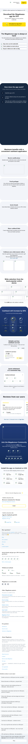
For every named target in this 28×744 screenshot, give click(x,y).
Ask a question (11, 532)
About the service (5, 654)
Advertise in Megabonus (6, 631)
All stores (4, 541)
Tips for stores (5, 628)
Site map (3, 661)
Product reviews (5, 604)
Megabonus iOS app (6, 518)
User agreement (5, 666)
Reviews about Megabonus (7, 658)
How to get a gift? (14, 258)
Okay (14, 740)
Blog (3, 544)
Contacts (3, 656)
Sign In (24, 2)
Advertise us (4, 626)
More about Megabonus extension (8, 501)
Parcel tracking (5, 599)
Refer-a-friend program (6, 561)
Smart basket (4, 609)
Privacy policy (5, 669)
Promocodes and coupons (7, 594)
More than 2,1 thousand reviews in (14, 419)
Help (3, 537)
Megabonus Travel (6, 614)
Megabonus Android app (7, 516)
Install (14, 505)
